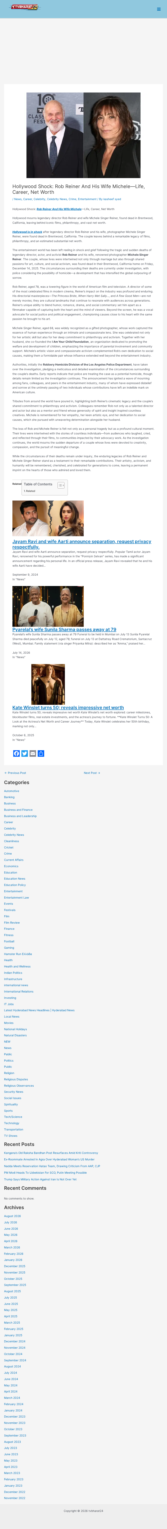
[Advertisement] (83, 49)
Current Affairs (13, 859)
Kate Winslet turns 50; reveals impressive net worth (68, 707)
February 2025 (13, 1329)
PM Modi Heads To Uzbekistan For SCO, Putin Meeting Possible (45, 1172)
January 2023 (13, 1485)
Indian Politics (13, 972)
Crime (8, 853)
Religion (9, 1073)
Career (8, 822)
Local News (11, 1016)
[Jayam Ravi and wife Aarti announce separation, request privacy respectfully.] (48, 518)
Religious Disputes (16, 1079)
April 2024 (11, 1391)
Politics (8, 1060)
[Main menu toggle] (159, 9)
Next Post (92, 773)
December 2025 (14, 1266)
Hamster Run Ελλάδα (18, 954)
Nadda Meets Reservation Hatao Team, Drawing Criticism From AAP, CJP (52, 1166)
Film (6, 916)
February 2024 (13, 1404)
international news (16, 985)
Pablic (8, 1054)
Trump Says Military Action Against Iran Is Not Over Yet (40, 1179)
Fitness (8, 935)
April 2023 (11, 1466)
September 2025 (15, 1285)
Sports (8, 1110)
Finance (9, 928)
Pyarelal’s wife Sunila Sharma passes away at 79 (64, 629)
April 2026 (11, 1241)
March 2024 (12, 1397)
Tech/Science (13, 1116)
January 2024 (13, 1410)
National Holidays (15, 1029)
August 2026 (12, 1216)
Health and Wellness (17, 966)
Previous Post (15, 773)
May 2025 (10, 1310)
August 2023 (12, 1441)
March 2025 (12, 1322)
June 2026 (11, 1228)
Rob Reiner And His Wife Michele (59, 209)
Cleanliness (11, 841)
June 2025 (11, 1303)
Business (10, 803)
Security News (13, 1091)
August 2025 (12, 1291)
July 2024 (10, 1372)
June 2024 (11, 1379)
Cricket (8, 847)
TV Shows (10, 1135)
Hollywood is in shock (27, 232)
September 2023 (15, 1435)
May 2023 (11, 1460)
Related (30, 490)
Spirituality (11, 1104)
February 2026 (13, 1253)
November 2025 (14, 1272)
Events (8, 903)
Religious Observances (19, 1085)
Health (8, 960)
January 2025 (13, 1335)
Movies (8, 1022)
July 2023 (10, 1448)
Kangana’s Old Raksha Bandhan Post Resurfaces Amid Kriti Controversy (51, 1152)
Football (9, 941)
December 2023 (14, 1416)
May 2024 (11, 1385)
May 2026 (11, 1234)
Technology (11, 1123)
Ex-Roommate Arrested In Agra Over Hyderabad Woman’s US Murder (49, 1159)
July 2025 (10, 1297)
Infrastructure (13, 979)
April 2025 (10, 1316)
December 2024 (14, 1341)
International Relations (18, 991)
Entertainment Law (16, 897)
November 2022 (14, 1498)
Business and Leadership (20, 816)
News (7, 1048)
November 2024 (14, 1347)
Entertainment (13, 891)
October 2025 (13, 1278)
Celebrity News (14, 834)
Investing (10, 997)
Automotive (11, 791)
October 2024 (13, 1354)
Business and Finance (18, 809)
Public (8, 1066)
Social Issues (12, 1098)
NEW (7, 1041)
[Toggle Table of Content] (59, 485)
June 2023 (11, 1454)
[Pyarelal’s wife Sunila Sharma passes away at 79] (48, 606)
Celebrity (10, 828)
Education (10, 872)
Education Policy (15, 885)
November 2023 (14, 1422)
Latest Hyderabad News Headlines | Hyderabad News (39, 1010)
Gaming (9, 947)
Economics (11, 866)
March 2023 (12, 1473)
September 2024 (15, 1360)
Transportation (13, 1129)
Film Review (12, 922)
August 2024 (12, 1366)
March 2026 (12, 1247)
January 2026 (13, 1259)
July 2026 (10, 1222)
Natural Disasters (15, 1035)
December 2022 (14, 1492)
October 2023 (13, 1429)
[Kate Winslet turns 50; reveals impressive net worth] (48, 684)
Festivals (9, 910)
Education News (14, 878)
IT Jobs (9, 1004)
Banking (9, 797)
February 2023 (13, 1479)
